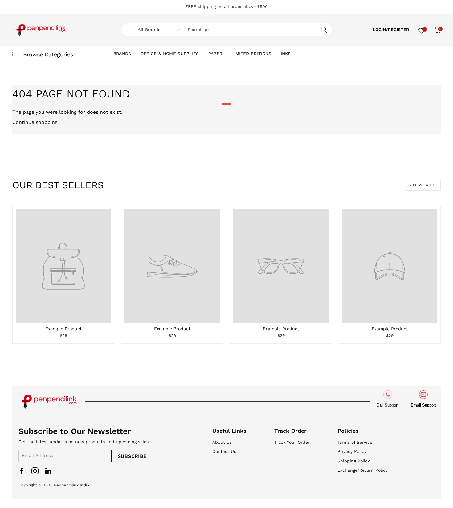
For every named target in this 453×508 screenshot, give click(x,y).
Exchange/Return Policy (362, 470)
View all (422, 185)
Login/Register (391, 29)
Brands (122, 53)
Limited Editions (251, 53)
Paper (215, 53)
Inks (286, 53)
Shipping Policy (353, 460)
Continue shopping (35, 122)
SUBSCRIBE (132, 456)
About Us (222, 442)
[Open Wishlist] (421, 30)
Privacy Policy (351, 451)
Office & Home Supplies (170, 53)
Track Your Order (292, 442)
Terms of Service (354, 442)
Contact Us (224, 451)
